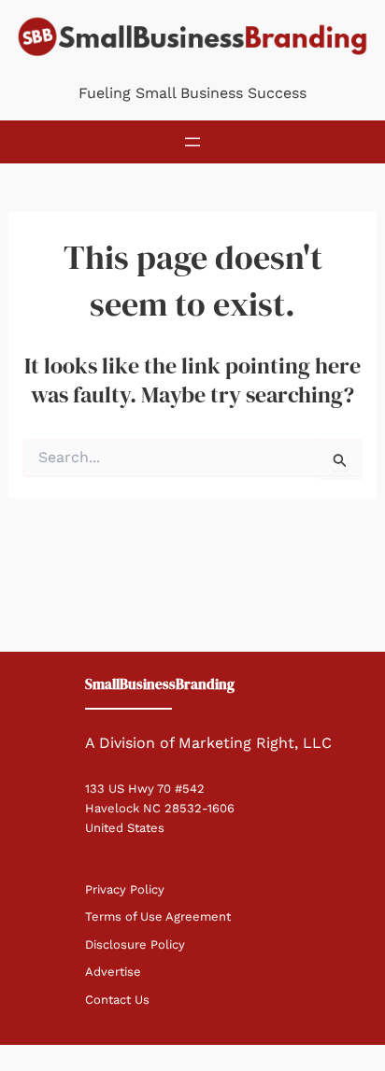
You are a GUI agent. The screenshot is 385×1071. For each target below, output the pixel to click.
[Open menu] (192, 142)
